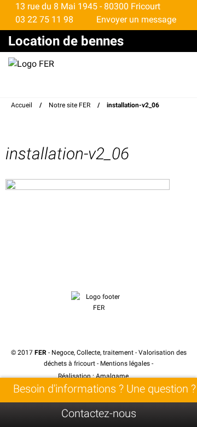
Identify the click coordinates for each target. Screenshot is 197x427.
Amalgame (113, 376)
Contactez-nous (98, 413)
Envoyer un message (135, 19)
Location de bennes (66, 41)
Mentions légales (125, 363)
